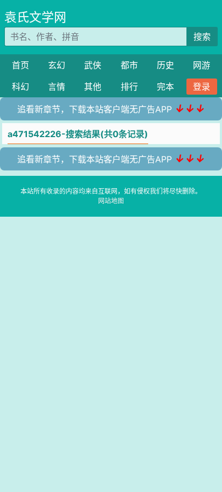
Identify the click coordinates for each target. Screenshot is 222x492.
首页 (20, 65)
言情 (56, 86)
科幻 (20, 86)
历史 (165, 65)
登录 (201, 86)
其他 (92, 86)
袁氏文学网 (35, 17)
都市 (129, 65)
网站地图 (111, 201)
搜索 (202, 36)
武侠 (92, 65)
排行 (129, 86)
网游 (201, 65)
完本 (165, 86)
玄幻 (56, 65)
